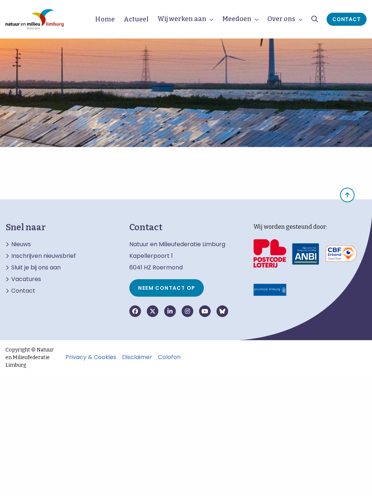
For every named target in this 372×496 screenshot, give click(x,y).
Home (105, 19)
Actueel (136, 19)
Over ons (281, 19)
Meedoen (236, 19)
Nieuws (21, 244)
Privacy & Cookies (90, 357)
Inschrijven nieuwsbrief (43, 256)
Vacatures (26, 279)
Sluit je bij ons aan (36, 268)
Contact (346, 19)
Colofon (169, 357)
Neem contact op (166, 288)
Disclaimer (137, 357)
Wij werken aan (181, 19)
